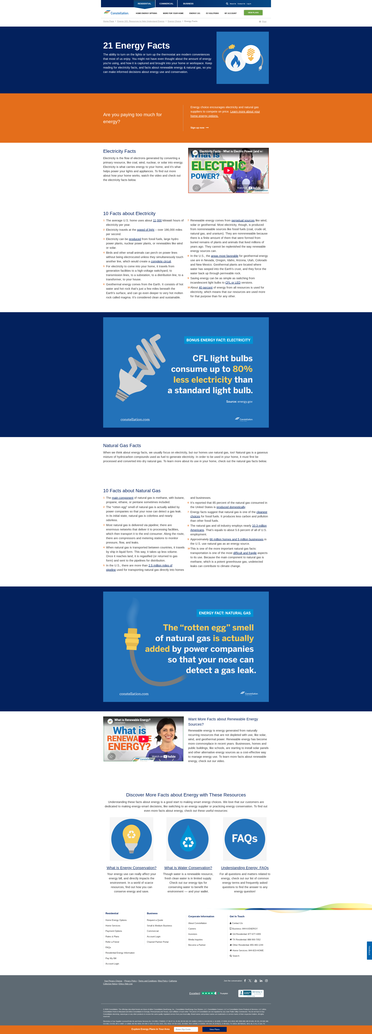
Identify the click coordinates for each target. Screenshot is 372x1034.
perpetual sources (243, 220)
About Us (233, 4)
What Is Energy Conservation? (132, 868)
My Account (231, 13)
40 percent (206, 287)
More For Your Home (173, 13)
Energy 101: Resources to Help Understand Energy (140, 21)
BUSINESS (188, 3)
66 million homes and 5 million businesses (236, 539)
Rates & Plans (112, 936)
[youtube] (255, 980)
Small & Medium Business (159, 925)
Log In (249, 4)
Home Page (108, 21)
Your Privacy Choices (113, 981)
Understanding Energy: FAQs (245, 868)
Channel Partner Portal (157, 942)
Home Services (112, 925)
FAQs (108, 947)
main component (122, 497)
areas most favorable (224, 255)
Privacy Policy (131, 981)
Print (264, 21)
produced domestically (231, 507)
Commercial (153, 931)
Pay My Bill (110, 958)
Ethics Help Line (126, 984)
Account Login (112, 963)
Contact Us (241, 4)
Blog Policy (163, 981)
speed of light (145, 229)
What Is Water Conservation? (188, 868)
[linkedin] (261, 980)
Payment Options (113, 931)
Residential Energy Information (120, 953)
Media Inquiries (195, 939)
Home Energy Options (146, 13)
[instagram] (266, 980)
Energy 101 (194, 13)
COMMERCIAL (166, 3)
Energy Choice (174, 21)
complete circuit (161, 261)
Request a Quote (155, 920)
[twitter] (250, 980)
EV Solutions (212, 13)
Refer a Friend (112, 942)
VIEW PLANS (253, 13)
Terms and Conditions (147, 981)
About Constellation (197, 923)
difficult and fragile (245, 553)
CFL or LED (232, 282)
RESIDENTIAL (144, 3)
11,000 (157, 220)
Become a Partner (197, 945)
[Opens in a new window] (251, 993)
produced (135, 239)
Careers (192, 928)
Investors (192, 934)
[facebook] (245, 980)
